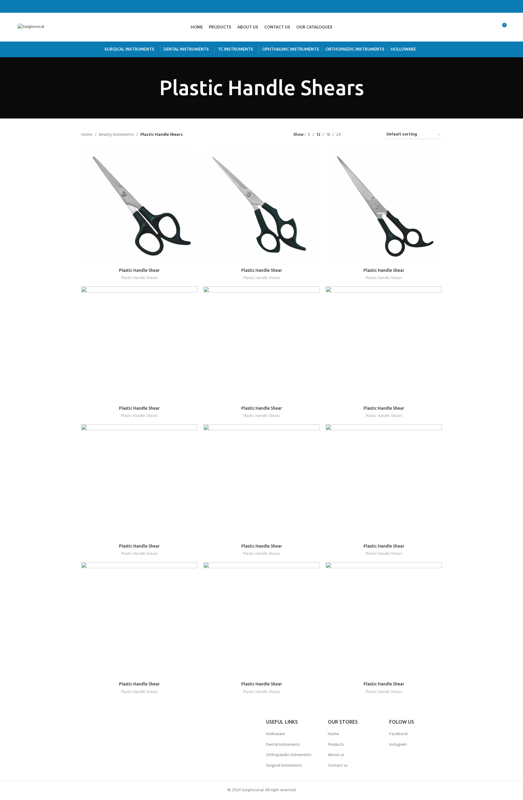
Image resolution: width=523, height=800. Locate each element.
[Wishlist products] (490, 27)
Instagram (398, 744)
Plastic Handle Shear (139, 270)
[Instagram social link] (261, 6)
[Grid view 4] (374, 134)
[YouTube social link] (269, 6)
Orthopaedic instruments (288, 755)
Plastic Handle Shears (139, 278)
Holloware (275, 734)
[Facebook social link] (246, 6)
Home (86, 135)
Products (336, 744)
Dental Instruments (283, 744)
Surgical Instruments (284, 765)
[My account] (470, 27)
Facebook (398, 734)
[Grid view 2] (355, 134)
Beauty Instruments (116, 135)
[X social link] (254, 6)
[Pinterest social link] (277, 6)
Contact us (337, 765)
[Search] (480, 27)
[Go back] (151, 88)
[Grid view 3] (364, 134)
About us (336, 755)
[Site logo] (31, 27)
